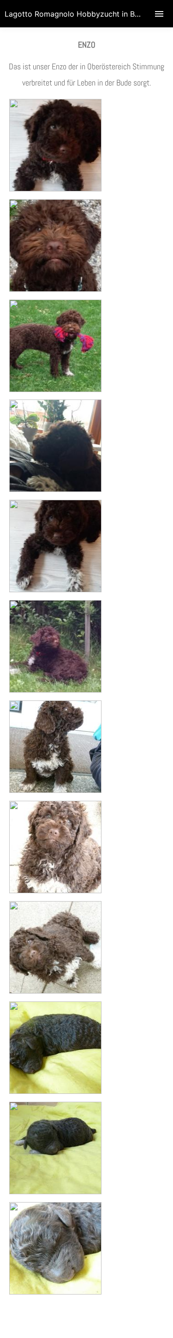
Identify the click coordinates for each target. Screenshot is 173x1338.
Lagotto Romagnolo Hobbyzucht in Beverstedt (86, 13)
